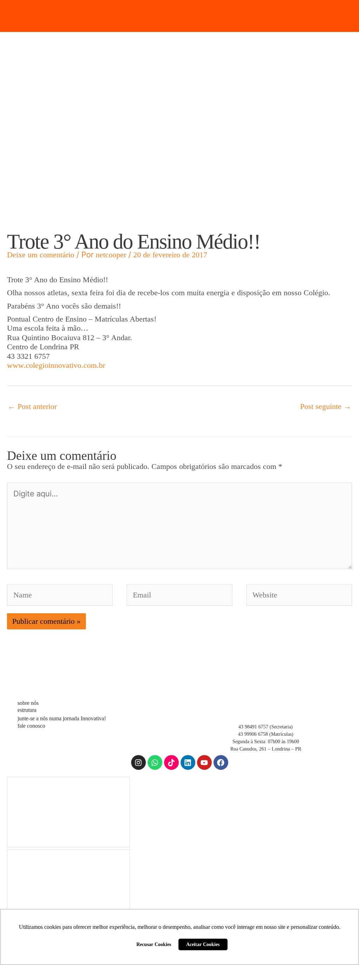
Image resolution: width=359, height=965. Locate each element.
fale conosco (31, 726)
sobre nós (28, 703)
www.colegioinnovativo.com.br (56, 365)
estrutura (27, 710)
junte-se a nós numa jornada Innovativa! (62, 718)
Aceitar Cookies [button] (202, 944)
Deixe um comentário (40, 254)
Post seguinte (325, 406)
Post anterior (32, 406)
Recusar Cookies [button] (153, 944)
